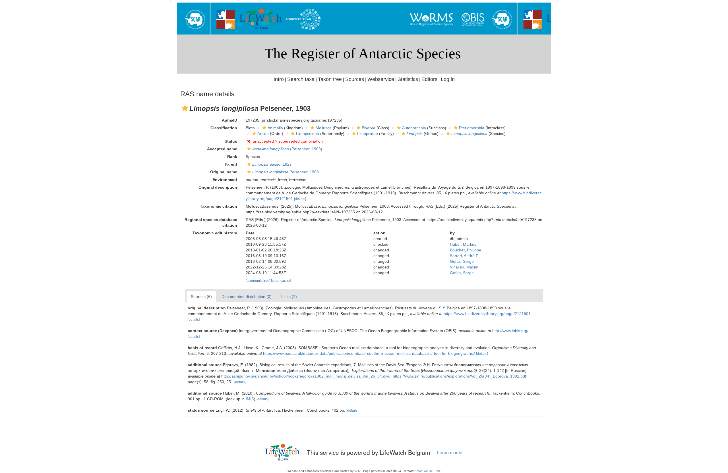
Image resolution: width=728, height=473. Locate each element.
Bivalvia (368, 128)
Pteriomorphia (471, 128)
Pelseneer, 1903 (285, 172)
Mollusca (324, 128)
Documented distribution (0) (247, 296)
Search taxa (301, 79)
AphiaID (229, 120)
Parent (231, 164)
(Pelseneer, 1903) (287, 149)
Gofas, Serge (462, 261)
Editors (429, 79)
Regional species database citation (211, 222)
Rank (232, 156)
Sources (354, 79)
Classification (223, 128)
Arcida (263, 133)
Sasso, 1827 (272, 164)
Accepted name (222, 149)
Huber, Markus (463, 244)
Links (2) (289, 296)
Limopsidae (367, 133)
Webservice (380, 79)
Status (231, 141)
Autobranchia (414, 128)
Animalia (275, 128)
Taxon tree (330, 79)
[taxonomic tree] (258, 281)
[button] (184, 108)
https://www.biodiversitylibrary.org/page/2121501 (487, 313)
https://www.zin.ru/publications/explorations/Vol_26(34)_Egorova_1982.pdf (459, 376)
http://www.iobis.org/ (510, 330)
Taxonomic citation (218, 206)
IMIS (250, 399)
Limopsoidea (307, 133)
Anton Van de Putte (428, 470)
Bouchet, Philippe (465, 250)
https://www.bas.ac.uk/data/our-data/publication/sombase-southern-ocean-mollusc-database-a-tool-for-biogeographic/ (369, 353)
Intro (279, 79)
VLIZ (357, 470)
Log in (448, 79)
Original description (217, 187)
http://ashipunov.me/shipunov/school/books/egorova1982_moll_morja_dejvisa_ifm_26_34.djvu (305, 376)
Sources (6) (201, 296)
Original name (223, 172)
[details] (300, 199)
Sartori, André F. (464, 255)
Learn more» (450, 452)
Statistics (408, 79)
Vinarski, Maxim (464, 267)
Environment (224, 179)
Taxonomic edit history (215, 233)
